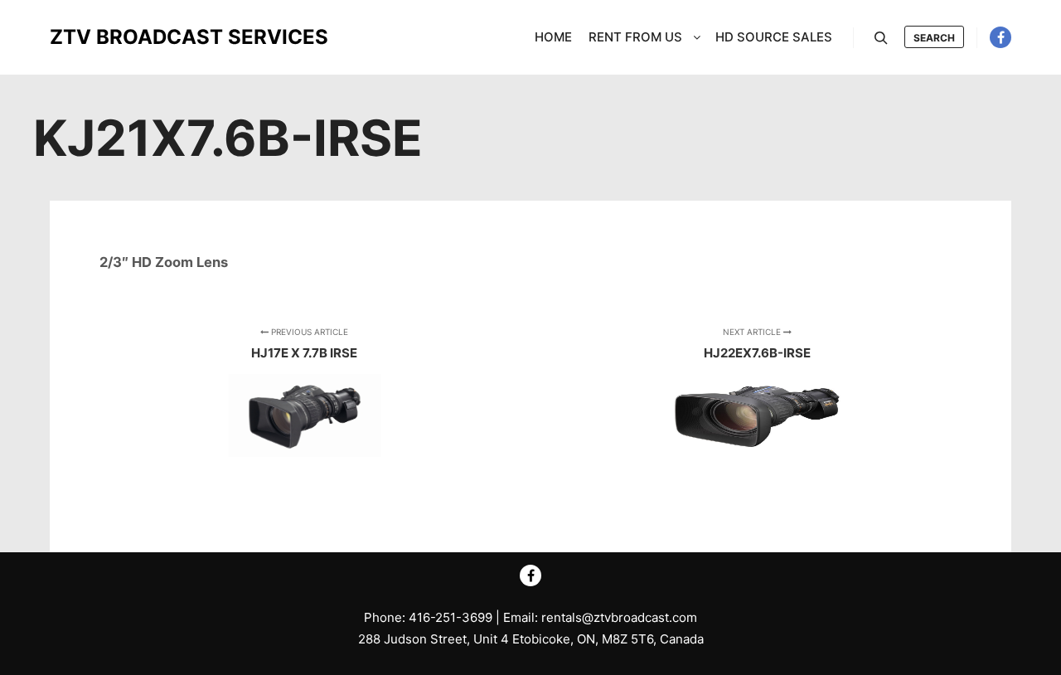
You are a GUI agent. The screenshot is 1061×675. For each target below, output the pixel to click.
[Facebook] (1000, 37)
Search (934, 38)
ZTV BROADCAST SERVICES (133, 37)
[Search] (881, 38)
